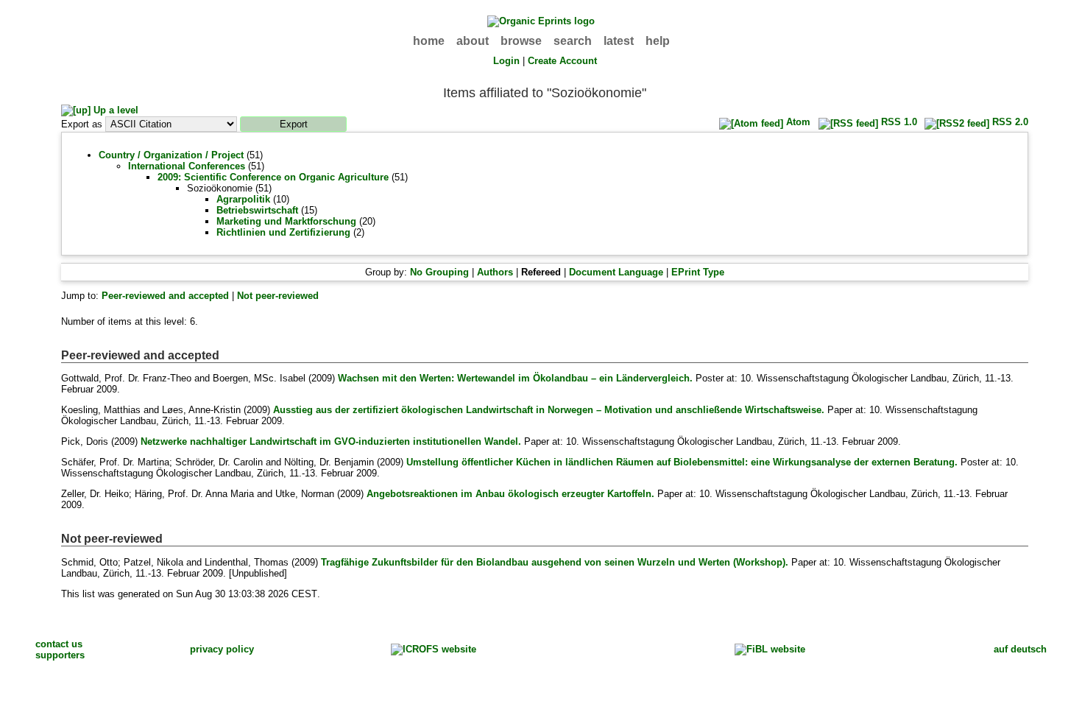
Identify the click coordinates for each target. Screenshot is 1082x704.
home (429, 41)
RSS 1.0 (897, 121)
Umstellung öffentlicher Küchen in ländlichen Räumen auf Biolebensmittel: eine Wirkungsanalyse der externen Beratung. (682, 462)
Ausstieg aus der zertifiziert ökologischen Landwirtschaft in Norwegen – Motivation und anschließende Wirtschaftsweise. (548, 409)
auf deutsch (1020, 649)
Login (506, 60)
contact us (58, 644)
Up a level (114, 110)
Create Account (562, 60)
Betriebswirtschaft (257, 210)
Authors (495, 272)
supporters (60, 655)
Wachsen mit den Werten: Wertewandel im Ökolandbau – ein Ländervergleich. (515, 378)
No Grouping (439, 272)
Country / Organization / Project (171, 155)
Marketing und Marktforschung (286, 221)
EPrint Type (697, 272)
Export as (81, 124)
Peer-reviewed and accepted (165, 295)
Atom (796, 121)
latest (619, 41)
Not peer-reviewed (278, 295)
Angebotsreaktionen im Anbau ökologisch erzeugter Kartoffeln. (510, 493)
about (472, 41)
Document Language (616, 272)
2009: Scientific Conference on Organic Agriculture (273, 177)
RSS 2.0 (1008, 121)
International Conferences (186, 166)
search (573, 41)
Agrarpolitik (243, 199)
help (658, 41)
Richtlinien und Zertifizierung (283, 232)
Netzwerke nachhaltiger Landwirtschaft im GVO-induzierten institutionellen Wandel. (331, 441)
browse (521, 41)
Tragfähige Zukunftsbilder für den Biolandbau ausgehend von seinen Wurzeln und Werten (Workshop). (554, 562)
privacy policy (222, 649)
